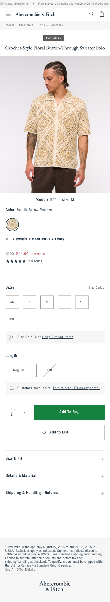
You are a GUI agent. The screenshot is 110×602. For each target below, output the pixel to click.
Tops (41, 25)
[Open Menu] (6, 14)
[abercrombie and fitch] (35, 14)
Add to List (59, 432)
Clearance (26, 25)
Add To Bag (69, 412)
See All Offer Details (20, 569)
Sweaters (56, 25)
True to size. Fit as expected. (76, 388)
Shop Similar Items (57, 337)
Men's (10, 25)
